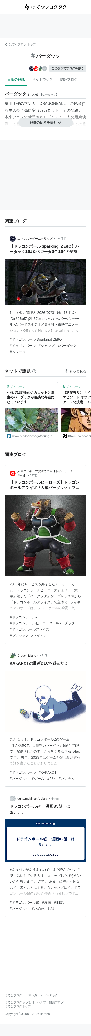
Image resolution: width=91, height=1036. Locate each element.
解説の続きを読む (43, 122)
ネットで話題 (42, 79)
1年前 (33, 475)
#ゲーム (38, 779)
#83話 (59, 902)
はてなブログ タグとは (19, 1002)
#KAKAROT (48, 772)
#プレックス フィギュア (28, 636)
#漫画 (46, 902)
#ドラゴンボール (23, 346)
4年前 (44, 655)
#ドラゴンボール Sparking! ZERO (36, 339)
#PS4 (51, 779)
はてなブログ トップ (22, 44)
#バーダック (66, 346)
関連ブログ (68, 79)
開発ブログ (56, 1002)
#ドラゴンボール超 (24, 902)
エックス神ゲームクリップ (34, 238)
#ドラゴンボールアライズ (29, 629)
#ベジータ (17, 352)
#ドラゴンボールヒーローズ (31, 623)
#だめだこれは (43, 908)
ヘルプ (41, 1002)
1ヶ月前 (61, 238)
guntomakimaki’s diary (32, 798)
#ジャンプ (46, 346)
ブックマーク (16, 386)
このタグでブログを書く (68, 68)
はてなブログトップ (18, 1006)
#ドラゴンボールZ (24, 617)
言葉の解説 (16, 79)
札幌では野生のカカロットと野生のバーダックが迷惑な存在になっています (30, 397)
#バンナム (66, 779)
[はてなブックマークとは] (34, 371)
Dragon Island (26, 655)
